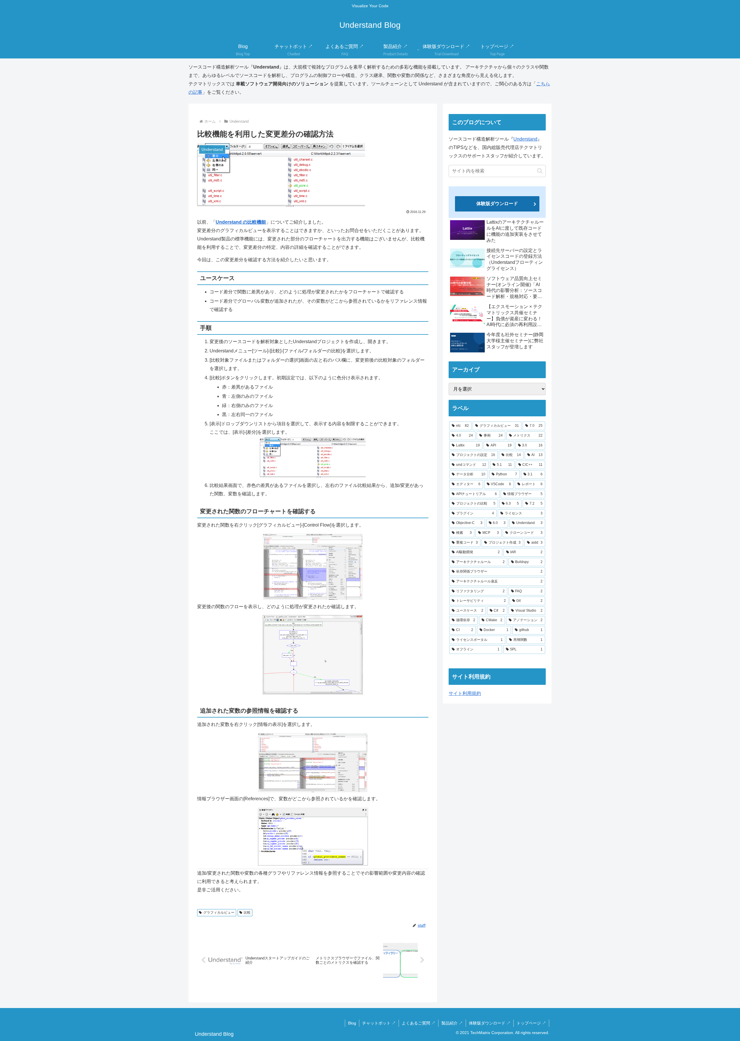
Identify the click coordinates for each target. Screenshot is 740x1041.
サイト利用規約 (465, 693)
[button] (540, 171)
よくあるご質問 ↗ (418, 1023)
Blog (352, 1023)
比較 (247, 913)
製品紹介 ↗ (452, 1023)
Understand (525, 139)
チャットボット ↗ (379, 1023)
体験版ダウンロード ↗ (489, 1023)
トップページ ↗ (531, 1023)
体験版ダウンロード (497, 203)
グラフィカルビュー (218, 913)
